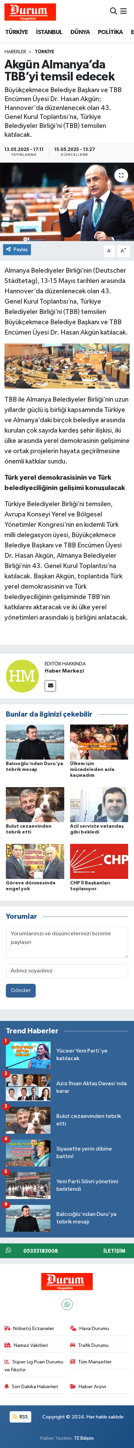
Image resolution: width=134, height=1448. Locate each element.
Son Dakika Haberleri (35, 1386)
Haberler (15, 52)
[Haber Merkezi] (22, 676)
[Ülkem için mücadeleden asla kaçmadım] (99, 742)
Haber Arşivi (92, 1386)
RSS (23, 1416)
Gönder (21, 990)
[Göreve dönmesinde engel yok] (35, 861)
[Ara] (113, 12)
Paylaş (21, 249)
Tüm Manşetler (95, 1361)
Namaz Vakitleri (31, 1345)
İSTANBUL (49, 32)
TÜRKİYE (16, 32)
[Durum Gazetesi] (30, 11)
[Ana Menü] (123, 12)
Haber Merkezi (64, 671)
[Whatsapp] (67, 1304)
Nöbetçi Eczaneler (33, 1328)
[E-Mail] (50, 686)
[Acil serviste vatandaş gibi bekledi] (99, 804)
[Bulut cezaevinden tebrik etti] (35, 804)
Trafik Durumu (93, 1345)
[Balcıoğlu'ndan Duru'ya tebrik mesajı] (35, 742)
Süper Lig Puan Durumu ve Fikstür (34, 1365)
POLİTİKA (110, 32)
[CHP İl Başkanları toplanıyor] (99, 861)
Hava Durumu (94, 1328)
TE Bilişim (84, 1438)
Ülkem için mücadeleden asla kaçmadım (92, 769)
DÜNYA (80, 32)
